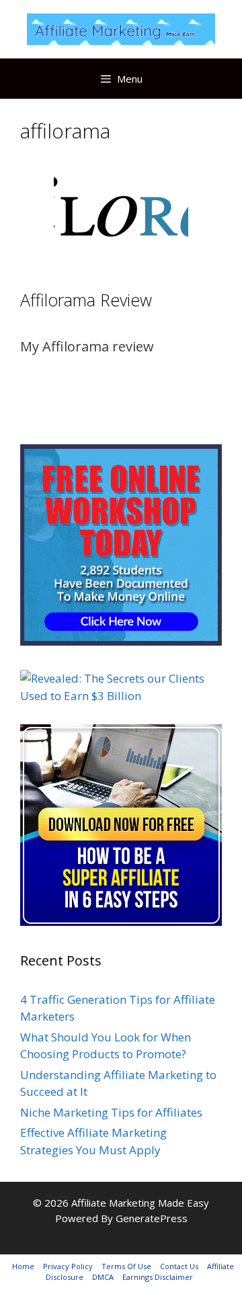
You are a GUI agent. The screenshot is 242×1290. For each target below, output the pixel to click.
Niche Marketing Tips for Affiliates (111, 1112)
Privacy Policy (68, 1266)
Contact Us (179, 1266)
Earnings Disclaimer (157, 1277)
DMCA (103, 1277)
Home (23, 1266)
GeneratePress (152, 1218)
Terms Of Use (126, 1266)
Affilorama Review (86, 299)
